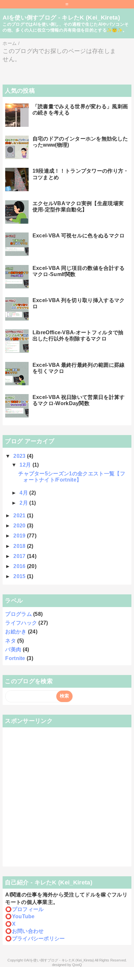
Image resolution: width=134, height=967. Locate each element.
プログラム (18, 614)
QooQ (77, 965)
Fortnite (15, 658)
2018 (20, 546)
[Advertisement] (67, 797)
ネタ (10, 640)
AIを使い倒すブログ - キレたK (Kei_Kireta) (61, 17)
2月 (24, 503)
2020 (20, 525)
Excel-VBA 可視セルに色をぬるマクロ (79, 235)
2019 (20, 535)
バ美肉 (13, 649)
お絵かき (15, 631)
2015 (20, 576)
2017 (20, 556)
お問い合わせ (28, 931)
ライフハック (21, 623)
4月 (24, 493)
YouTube (23, 916)
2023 (20, 456)
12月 (26, 465)
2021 (20, 515)
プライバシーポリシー (38, 938)
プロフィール (28, 909)
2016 (20, 566)
